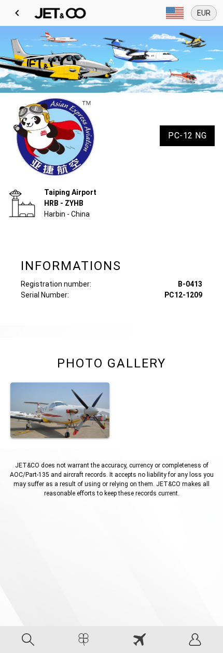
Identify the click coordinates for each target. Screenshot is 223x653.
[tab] (28, 639)
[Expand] (175, 13)
